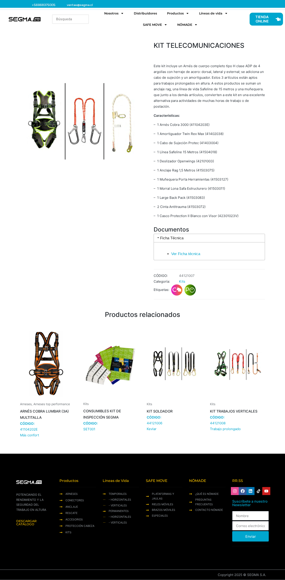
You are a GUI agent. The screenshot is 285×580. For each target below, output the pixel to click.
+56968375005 (43, 5)
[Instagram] (235, 491)
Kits (182, 281)
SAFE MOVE (152, 25)
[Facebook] (243, 491)
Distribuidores (145, 13)
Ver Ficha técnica (185, 254)
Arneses (26, 404)
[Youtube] (266, 491)
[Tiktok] (258, 491)
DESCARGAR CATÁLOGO (26, 522)
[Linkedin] (250, 491)
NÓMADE (184, 25)
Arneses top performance (51, 404)
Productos (175, 13)
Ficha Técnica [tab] (171, 238)
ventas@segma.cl (80, 5)
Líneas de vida (210, 13)
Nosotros (111, 13)
